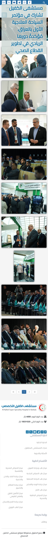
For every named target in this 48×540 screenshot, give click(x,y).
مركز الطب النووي (15, 507)
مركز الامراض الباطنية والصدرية (38, 496)
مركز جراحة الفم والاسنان (13, 502)
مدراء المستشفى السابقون (36, 448)
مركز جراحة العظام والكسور (15, 486)
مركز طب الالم (41, 490)
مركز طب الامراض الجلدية (37, 473)
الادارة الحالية (42, 442)
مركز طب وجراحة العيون (37, 468)
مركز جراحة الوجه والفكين (36, 484)
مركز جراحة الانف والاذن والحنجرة (13, 478)
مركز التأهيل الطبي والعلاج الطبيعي (15, 494)
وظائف (44, 522)
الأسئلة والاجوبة (40, 453)
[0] (44, 2)
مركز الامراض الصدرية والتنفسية (14, 469)
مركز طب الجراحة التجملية (37, 479)
